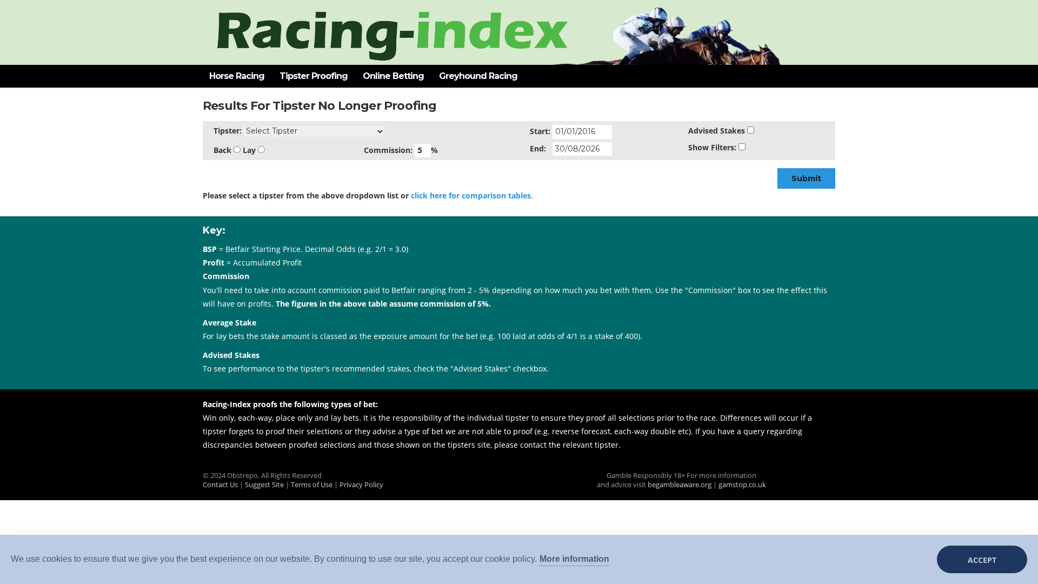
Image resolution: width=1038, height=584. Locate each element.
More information (574, 558)
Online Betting (393, 76)
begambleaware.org (679, 484)
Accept (982, 560)
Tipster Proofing (314, 76)
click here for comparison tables (471, 195)
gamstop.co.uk (742, 484)
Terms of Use (311, 484)
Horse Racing (236, 76)
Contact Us (220, 484)
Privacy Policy (361, 484)
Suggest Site (264, 484)
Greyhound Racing (478, 76)
